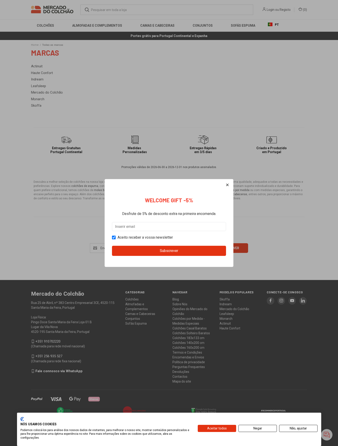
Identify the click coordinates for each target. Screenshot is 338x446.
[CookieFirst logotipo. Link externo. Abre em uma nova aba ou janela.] (22, 419)
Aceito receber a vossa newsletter (145, 237)
